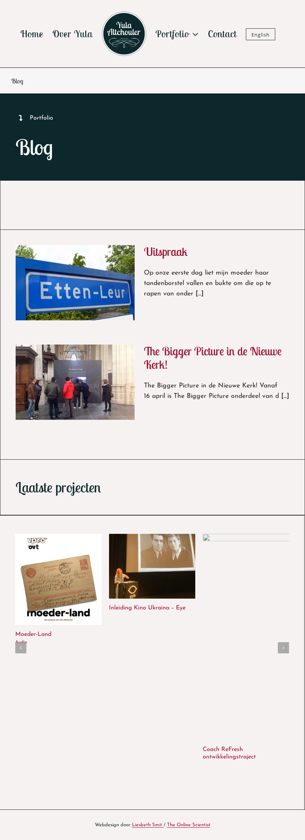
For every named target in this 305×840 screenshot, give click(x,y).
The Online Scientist (189, 824)
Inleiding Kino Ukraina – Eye (147, 608)
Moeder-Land (33, 634)
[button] (20, 647)
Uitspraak (165, 251)
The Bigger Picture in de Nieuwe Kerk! (213, 358)
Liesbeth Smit (148, 824)
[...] (199, 294)
